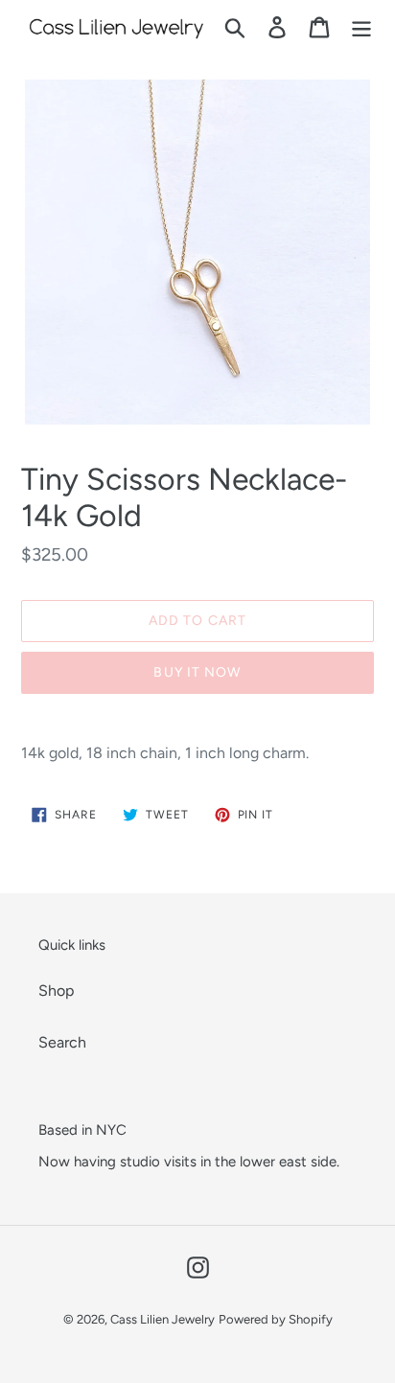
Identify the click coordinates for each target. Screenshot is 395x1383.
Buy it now (197, 672)
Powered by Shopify (276, 1319)
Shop (56, 990)
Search (62, 1042)
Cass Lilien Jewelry (162, 1319)
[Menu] (361, 27)
